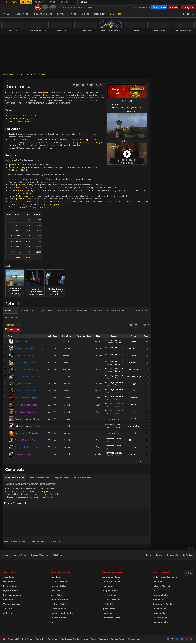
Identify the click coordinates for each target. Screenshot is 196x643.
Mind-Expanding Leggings (26, 397)
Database (62, 14)
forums (36, 497)
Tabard (133, 341)
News (6, 14)
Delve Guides (9, 581)
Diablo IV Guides (160, 572)
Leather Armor (133, 369)
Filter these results (13, 325)
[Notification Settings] (183, 14)
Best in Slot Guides (111, 581)
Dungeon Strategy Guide (50, 204)
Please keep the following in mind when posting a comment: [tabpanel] (35, 512)
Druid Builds (158, 599)
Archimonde (80, 95)
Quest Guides (56, 595)
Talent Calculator (11, 604)
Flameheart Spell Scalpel (25, 355)
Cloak (133, 447)
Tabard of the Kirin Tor (25, 341)
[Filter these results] (136, 325)
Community (99, 14)
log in (27, 541)
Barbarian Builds (160, 595)
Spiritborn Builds (160, 622)
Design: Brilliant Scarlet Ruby (27, 376)
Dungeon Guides (58, 586)
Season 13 (157, 581)
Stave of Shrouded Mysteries (27, 390)
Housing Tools (19, 555)
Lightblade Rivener (23, 383)
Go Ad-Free (115, 14)
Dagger (133, 355)
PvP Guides (107, 604)
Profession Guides (12, 595)
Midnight (7, 613)
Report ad (190, 548)
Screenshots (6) (126, 111)
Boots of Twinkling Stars (25, 440)
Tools (148, 555)
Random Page (89, 639)
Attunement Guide (111, 577)
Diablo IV (88, 2)
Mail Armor (133, 348)
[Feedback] (188, 14)
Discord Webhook (43, 14)
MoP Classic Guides (60, 572)
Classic (42, 2)
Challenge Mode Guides (61, 613)
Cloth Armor (133, 405)
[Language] (193, 14)
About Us (40, 639)
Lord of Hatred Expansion (164, 577)
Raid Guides (9, 599)
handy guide (43, 491)
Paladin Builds (159, 608)
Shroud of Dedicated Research (28, 447)
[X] (173, 639)
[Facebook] (182, 639)
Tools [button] (74, 14)
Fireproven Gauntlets (24, 454)
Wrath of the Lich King (35, 74)
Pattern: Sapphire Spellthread (27, 426)
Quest (133, 419)
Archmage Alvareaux (114, 340)
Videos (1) (127, 140)
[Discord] (168, 639)
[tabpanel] (77, 392)
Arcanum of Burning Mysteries (28, 419)
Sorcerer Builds (159, 617)
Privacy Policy (117, 639)
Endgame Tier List (161, 586)
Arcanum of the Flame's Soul (27, 433)
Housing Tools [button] (21, 14)
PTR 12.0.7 (52, 7)
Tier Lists (7, 608)
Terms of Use (134, 639)
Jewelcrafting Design (133, 376)
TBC (55, 2)
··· (74, 2)
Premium (103, 639)
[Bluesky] (177, 639)
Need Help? (13, 639)
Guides (85, 14)
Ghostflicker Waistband (25, 412)
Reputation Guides (59, 599)
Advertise (52, 639)
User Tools (27, 639)
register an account (38, 541)
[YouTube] (187, 639)
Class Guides (9, 577)
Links (101, 84)
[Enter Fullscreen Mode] (179, 14)
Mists (66, 2)
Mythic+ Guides (10, 590)
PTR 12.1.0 (45, 7)
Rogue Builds (158, 613)
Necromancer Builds (162, 604)
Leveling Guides (11, 586)
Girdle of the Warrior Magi (26, 362)
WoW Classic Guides (112, 572)
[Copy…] (131, 325)
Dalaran (45, 92)
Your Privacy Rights (70, 639)
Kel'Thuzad (59, 97)
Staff (133, 391)
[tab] (10, 310)
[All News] (6, 2)
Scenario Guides (58, 608)
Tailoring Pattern (133, 426)
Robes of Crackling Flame (26, 405)
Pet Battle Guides (58, 604)
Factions (19, 74)
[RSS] (191, 639)
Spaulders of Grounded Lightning (29, 348)
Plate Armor (133, 362)
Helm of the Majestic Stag (26, 369)
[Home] (17, 7)
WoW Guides (9, 572)
